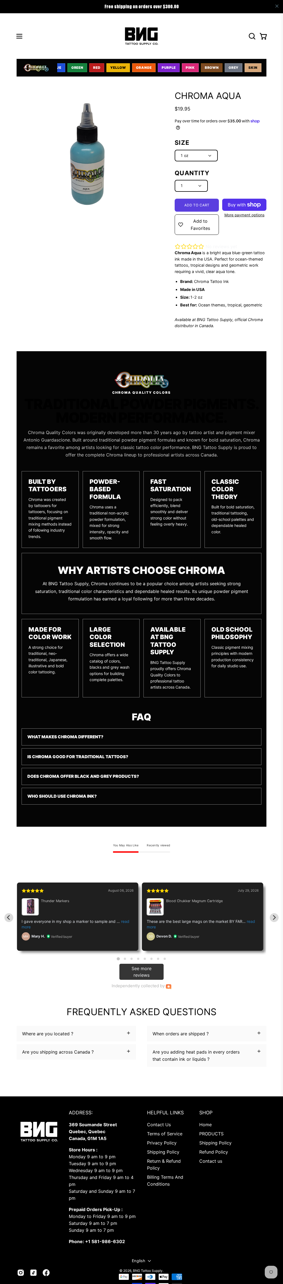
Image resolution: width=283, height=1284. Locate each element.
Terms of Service (164, 1133)
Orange (144, 67)
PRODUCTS (211, 1133)
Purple (169, 67)
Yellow (118, 67)
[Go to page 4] (138, 959)
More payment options (244, 215)
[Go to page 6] (151, 959)
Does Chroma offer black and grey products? (83, 776)
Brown (212, 67)
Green (77, 67)
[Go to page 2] (125, 959)
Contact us (210, 1161)
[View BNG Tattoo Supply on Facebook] (46, 1273)
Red (96, 67)
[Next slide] (274, 917)
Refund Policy (213, 1152)
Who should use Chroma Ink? (62, 796)
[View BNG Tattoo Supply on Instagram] (21, 1273)
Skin (253, 67)
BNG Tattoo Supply (148, 1271)
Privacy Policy (162, 1143)
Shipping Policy (163, 1152)
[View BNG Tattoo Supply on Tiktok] (33, 1273)
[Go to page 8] (165, 959)
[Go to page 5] (145, 959)
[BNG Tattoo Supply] (141, 36)
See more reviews (141, 972)
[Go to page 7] (158, 959)
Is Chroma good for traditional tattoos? (77, 756)
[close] (277, 6)
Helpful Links (165, 1112)
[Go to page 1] (118, 958)
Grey (234, 67)
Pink (190, 67)
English (138, 1260)
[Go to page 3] (131, 959)
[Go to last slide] (8, 917)
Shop (206, 1112)
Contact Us (159, 1124)
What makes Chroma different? (65, 736)
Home (205, 1124)
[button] (251, 36)
